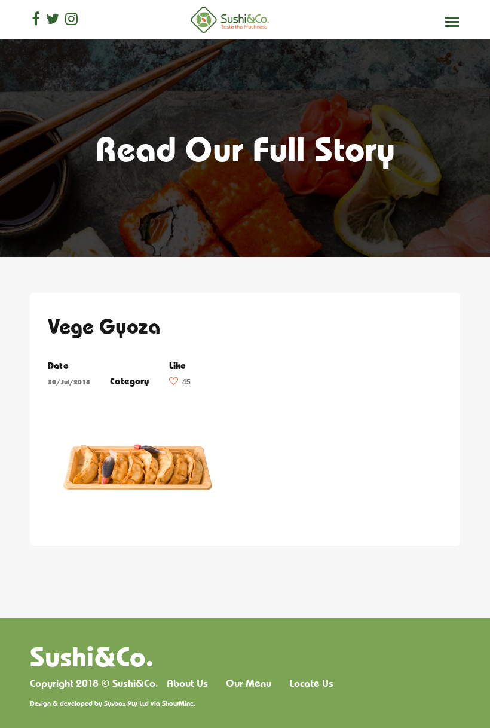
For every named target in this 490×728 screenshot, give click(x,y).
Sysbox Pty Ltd (126, 703)
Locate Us (311, 683)
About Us (187, 683)
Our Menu (248, 683)
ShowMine (178, 703)
